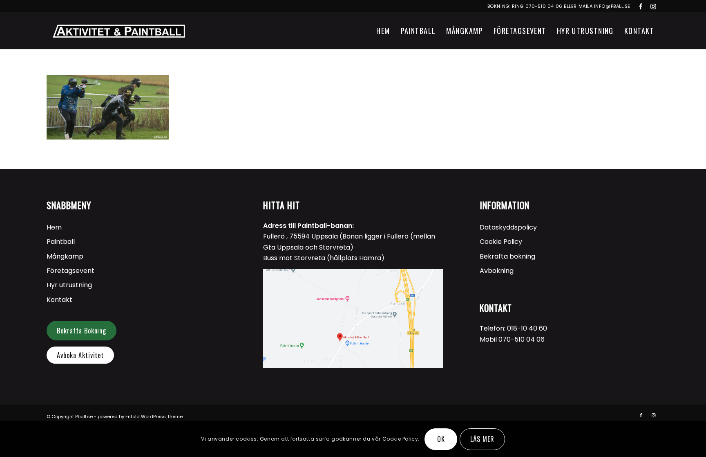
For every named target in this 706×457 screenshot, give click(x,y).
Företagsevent (70, 270)
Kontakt (59, 299)
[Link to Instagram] (653, 6)
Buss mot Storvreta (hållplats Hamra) (323, 258)
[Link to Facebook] (641, 6)
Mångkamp (65, 256)
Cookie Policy (501, 241)
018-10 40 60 (527, 328)
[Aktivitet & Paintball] (118, 30)
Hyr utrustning (69, 285)
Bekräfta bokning (507, 256)
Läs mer (482, 439)
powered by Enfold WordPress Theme (140, 416)
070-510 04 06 (544, 6)
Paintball (61, 241)
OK (441, 439)
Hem (54, 227)
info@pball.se (612, 6)
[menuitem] (383, 30)
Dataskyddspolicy (508, 227)
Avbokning (497, 270)
